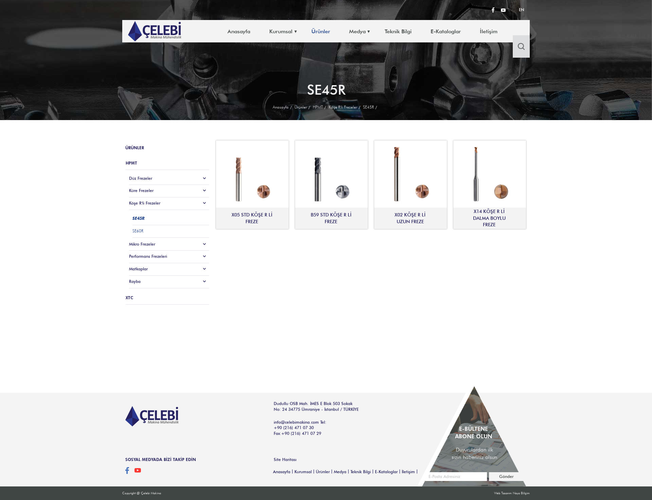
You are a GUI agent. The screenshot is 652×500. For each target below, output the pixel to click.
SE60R (137, 230)
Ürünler (300, 107)
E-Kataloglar (386, 471)
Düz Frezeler (140, 178)
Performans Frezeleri (148, 256)
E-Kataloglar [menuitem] (446, 31)
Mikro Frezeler (142, 244)
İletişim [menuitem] (488, 31)
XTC (129, 297)
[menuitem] (414, 31)
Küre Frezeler (141, 190)
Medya (340, 471)
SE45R (368, 107)
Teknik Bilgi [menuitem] (398, 31)
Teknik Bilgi (360, 471)
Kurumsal (303, 471)
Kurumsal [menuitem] (280, 31)
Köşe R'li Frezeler (343, 107)
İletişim (408, 471)
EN (521, 9)
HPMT (318, 107)
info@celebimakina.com (296, 422)
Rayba (135, 281)
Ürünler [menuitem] (320, 31)
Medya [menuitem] (357, 31)
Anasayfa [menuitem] (239, 31)
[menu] (372, 31)
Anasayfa (281, 107)
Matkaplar (138, 268)
